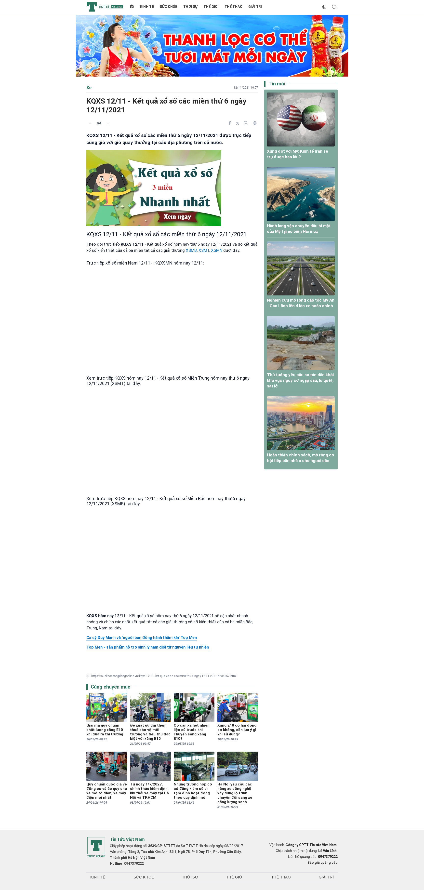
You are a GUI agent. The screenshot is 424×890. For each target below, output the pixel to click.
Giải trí (255, 7)
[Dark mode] (324, 7)
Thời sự (190, 7)
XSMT (203, 250)
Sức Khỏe (168, 7)
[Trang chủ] (131, 7)
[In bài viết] (254, 123)
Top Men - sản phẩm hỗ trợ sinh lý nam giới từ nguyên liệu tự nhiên (147, 647)
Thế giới (211, 7)
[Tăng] (108, 123)
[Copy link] (245, 123)
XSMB (191, 250)
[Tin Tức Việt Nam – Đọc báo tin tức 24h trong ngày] (104, 7)
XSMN (216, 250)
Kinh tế (147, 7)
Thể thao (233, 7)
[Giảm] (90, 123)
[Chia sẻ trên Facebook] (230, 123)
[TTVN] (96, 847)
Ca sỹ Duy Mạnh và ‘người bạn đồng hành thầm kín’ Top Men (141, 637)
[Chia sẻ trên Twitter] (237, 123)
